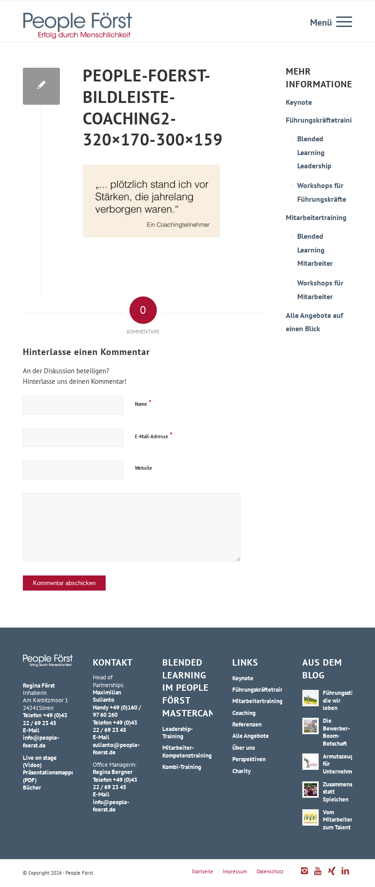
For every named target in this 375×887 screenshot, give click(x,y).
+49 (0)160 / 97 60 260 (117, 711)
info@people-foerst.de (41, 741)
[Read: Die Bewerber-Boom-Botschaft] (310, 726)
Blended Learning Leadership (314, 152)
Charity (241, 770)
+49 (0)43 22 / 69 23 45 (45, 718)
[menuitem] (339, 21)
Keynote (299, 102)
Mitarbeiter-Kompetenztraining (187, 751)
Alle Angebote (250, 735)
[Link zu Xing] (331, 875)
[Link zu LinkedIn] (345, 875)
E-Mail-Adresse (153, 435)
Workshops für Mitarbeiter (320, 289)
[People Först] (77, 26)
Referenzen (247, 724)
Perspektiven (249, 759)
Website (143, 468)
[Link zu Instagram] (304, 875)
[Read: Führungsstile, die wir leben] (310, 698)
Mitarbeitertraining (316, 217)
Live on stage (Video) (40, 761)
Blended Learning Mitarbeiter (315, 249)
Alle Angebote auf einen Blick (314, 322)
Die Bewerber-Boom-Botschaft (336, 732)
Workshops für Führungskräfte (321, 192)
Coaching (244, 712)
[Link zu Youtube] (318, 875)
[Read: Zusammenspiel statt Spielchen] (310, 789)
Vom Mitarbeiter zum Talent (338, 819)
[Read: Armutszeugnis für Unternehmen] (310, 761)
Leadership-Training (177, 732)
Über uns (243, 747)
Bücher (32, 787)
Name (143, 403)
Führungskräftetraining (319, 119)
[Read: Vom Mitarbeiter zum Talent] (310, 817)
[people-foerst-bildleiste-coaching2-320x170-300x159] (41, 86)
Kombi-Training (181, 766)
